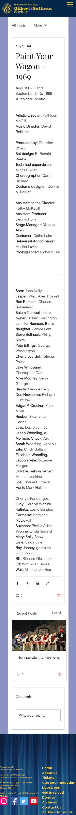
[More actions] (58, 46)
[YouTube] (34, 801)
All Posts (19, 25)
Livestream (51, 787)
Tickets (48, 777)
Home (47, 768)
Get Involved (20, 777)
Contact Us (51, 807)
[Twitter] (24, 801)
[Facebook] (14, 801)
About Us (49, 772)
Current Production (58, 782)
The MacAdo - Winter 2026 (38, 657)
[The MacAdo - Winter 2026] (39, 635)
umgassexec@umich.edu (12, 769)
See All (56, 612)
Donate (48, 797)
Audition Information (59, 812)
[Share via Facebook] (17, 583)
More (38, 25)
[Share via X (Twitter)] (27, 583)
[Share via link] (47, 583)
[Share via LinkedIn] (37, 583)
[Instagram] (4, 801)
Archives (49, 802)
